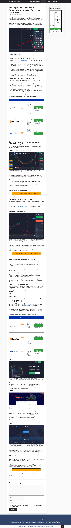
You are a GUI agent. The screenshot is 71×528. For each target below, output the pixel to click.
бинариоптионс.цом (23, 526)
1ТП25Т (38, 378)
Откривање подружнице (41, 526)
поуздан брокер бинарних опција (27, 304)
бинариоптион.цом (15, 1)
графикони (26, 177)
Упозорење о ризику (49, 526)
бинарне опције (18, 262)
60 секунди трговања (24, 60)
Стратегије (55, 1)
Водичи (42, 1)
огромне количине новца (22, 206)
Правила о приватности (32, 526)
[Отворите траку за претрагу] (60, 1)
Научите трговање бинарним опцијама (33, 1)
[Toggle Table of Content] (20, 55)
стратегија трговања (24, 458)
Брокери (48, 1)
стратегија (38, 171)
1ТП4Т (26, 444)
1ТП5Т (18, 409)
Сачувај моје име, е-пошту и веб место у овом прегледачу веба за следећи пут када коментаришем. (26, 506)
